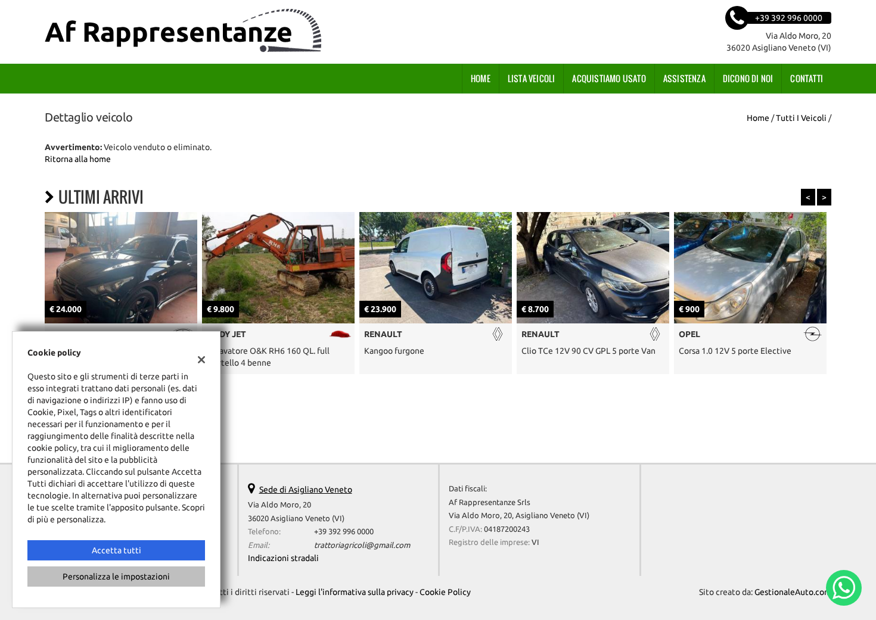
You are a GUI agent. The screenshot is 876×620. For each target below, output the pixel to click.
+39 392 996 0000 (344, 531)
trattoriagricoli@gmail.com (362, 545)
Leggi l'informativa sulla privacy (355, 592)
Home (480, 78)
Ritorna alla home (78, 159)
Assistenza (684, 78)
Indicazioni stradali (283, 558)
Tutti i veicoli (801, 118)
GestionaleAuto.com (792, 592)
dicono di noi (748, 78)
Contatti (806, 78)
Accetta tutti (116, 550)
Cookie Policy (445, 592)
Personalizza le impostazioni (116, 576)
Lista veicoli (531, 78)
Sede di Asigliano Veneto (305, 489)
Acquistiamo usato (608, 78)
